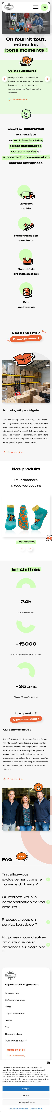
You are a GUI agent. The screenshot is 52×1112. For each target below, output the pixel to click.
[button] (48, 1063)
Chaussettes (12, 993)
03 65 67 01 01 (16, 1050)
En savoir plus (20, 100)
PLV (7, 1027)
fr (44, 7)
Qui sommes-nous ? (16, 1041)
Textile (8, 1020)
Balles (8, 1007)
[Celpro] (9, 7)
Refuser (26, 1095)
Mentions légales (37, 1108)
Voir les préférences (26, 1102)
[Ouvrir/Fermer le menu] (36, 7)
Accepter (26, 1088)
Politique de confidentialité (18, 1108)
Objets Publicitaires (15, 1013)
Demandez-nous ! (26, 338)
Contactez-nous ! (26, 719)
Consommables (13, 1034)
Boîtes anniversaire (15, 1000)
